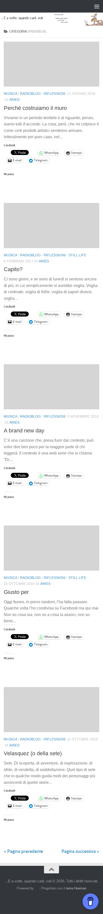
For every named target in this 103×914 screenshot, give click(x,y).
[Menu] (96, 6)
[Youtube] (74, 899)
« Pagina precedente (23, 851)
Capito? (13, 269)
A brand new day (24, 430)
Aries (14, 100)
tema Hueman (76, 888)
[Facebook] (29, 899)
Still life (77, 255)
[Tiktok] (56, 899)
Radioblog (30, 94)
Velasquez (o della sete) (33, 753)
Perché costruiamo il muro (35, 108)
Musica (10, 94)
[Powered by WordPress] (36, 888)
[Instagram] (38, 899)
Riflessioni (55, 94)
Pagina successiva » (80, 851)
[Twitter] (47, 899)
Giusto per (16, 592)
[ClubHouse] (65, 899)
